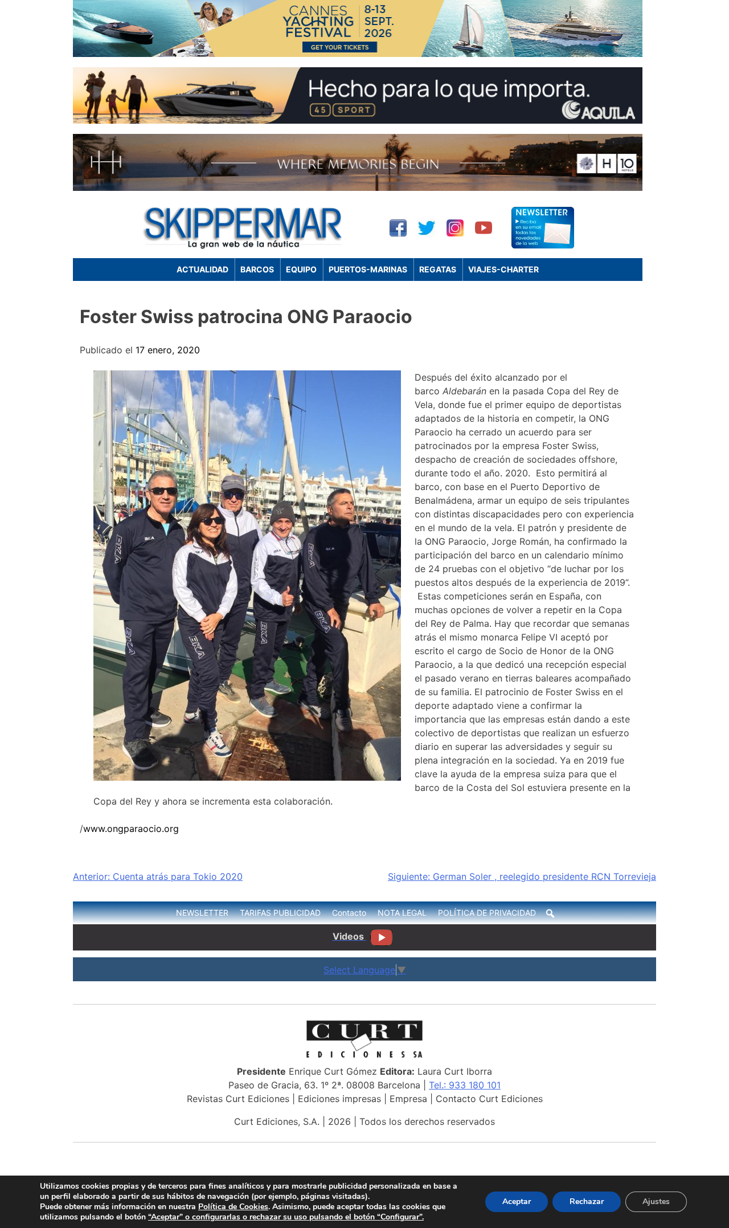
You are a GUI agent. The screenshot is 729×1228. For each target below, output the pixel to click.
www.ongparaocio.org (131, 828)
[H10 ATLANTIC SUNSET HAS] (357, 187)
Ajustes (656, 1201)
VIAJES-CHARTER (503, 269)
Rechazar (587, 1201)
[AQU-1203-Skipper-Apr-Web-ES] (357, 120)
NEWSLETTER (202, 912)
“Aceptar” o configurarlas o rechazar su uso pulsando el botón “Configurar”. (286, 1217)
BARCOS (257, 269)
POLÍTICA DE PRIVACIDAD (487, 912)
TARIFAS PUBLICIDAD (280, 912)
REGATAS (437, 269)
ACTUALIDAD (202, 269)
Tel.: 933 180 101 (465, 1085)
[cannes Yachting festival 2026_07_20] (357, 53)
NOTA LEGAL (402, 912)
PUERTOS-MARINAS (368, 269)
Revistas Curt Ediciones (238, 1098)
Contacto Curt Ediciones (489, 1098)
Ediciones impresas (339, 1098)
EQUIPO (301, 269)
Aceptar (516, 1201)
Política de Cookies (233, 1206)
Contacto (349, 912)
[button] (550, 913)
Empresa (408, 1098)
